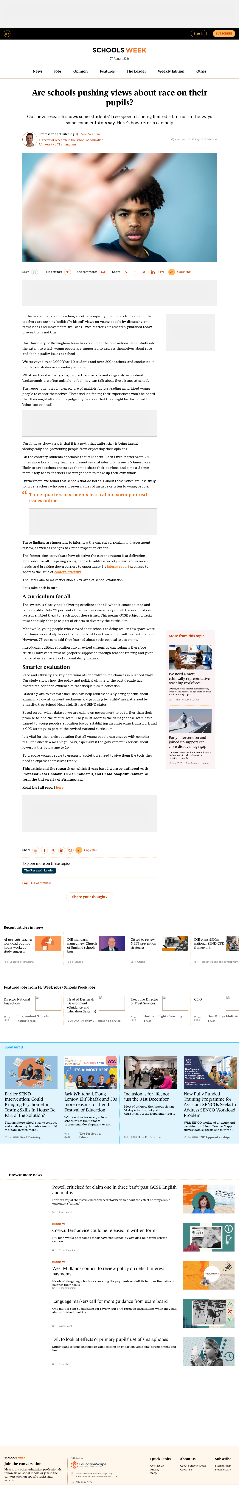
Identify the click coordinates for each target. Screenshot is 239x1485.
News (37, 71)
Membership (223, 1465)
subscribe (224, 33)
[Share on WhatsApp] (126, 272)
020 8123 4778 (84, 1482)
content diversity (67, 572)
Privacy (154, 1469)
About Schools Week (193, 1465)
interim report (118, 567)
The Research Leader (39, 870)
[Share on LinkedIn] (153, 272)
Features (107, 71)
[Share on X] (144, 272)
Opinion (80, 71)
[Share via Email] (162, 272)
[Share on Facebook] (135, 272)
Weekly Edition (171, 71)
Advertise (186, 1469)
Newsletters (223, 1469)
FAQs (153, 1473)
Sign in (199, 33)
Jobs (57, 71)
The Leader (136, 71)
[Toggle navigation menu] (7, 33)
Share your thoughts (89, 897)
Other (201, 71)
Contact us (157, 1465)
